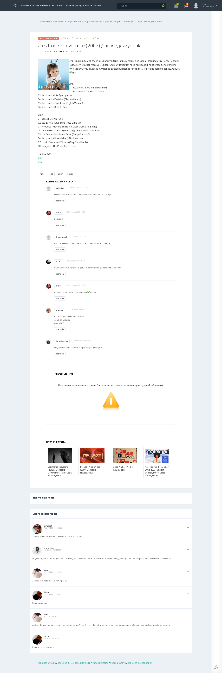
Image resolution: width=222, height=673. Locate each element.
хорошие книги (93, 21)
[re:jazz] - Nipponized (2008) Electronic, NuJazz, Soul (90, 470)
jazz (51, 174)
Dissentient (61, 237)
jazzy (60, 174)
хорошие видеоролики (150, 21)
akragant (48, 526)
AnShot (47, 592)
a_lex (58, 261)
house (70, 174)
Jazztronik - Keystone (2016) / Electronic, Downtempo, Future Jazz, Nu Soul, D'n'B (60, 471)
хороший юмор (111, 21)
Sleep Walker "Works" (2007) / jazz (123, 468)
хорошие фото (128, 21)
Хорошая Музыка (48, 38)
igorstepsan (62, 341)
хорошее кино (75, 21)
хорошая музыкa (57, 21)
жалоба (60, 201)
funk (42, 174)
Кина (46, 570)
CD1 (40, 158)
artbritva (60, 188)
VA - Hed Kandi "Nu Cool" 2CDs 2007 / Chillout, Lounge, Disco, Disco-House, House (157, 471)
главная (42, 21)
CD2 (40, 161)
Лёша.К (60, 310)
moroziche (49, 548)
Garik (61, 52)
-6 (98, 38)
